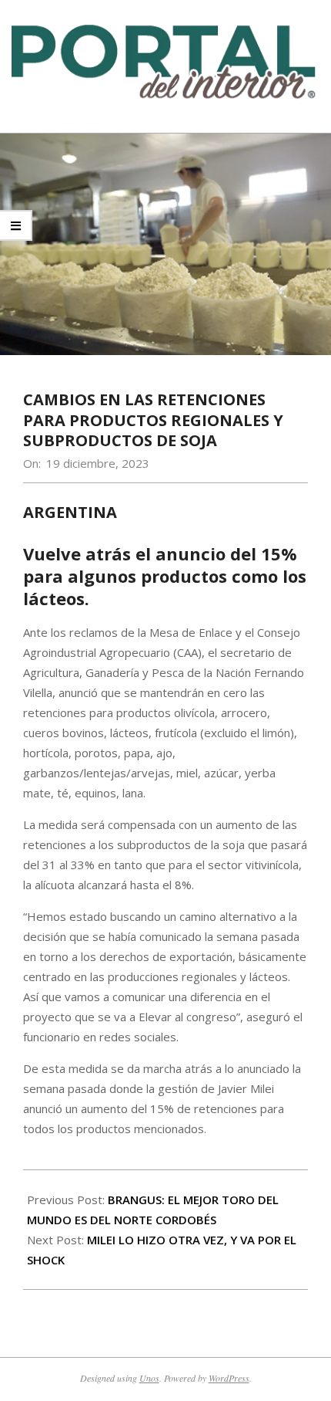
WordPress (229, 1378)
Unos (149, 1378)
